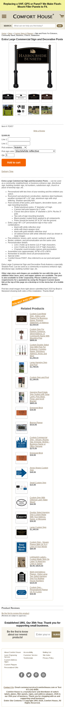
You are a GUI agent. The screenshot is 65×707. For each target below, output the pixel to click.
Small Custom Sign (38, 483)
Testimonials (28, 658)
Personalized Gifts (11, 667)
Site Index (46, 655)
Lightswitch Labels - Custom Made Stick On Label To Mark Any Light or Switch (39, 560)
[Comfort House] (33, 16)
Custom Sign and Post (39, 377)
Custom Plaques (10, 665)
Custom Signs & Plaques (23, 33)
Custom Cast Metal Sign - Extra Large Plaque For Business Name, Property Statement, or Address (39, 318)
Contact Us (9, 687)
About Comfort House (12, 652)
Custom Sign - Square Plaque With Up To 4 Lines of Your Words (39, 544)
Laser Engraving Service (10, 656)
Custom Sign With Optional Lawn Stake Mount (39, 499)
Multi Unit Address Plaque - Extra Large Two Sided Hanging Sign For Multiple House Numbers (38, 576)
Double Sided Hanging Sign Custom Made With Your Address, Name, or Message (40, 515)
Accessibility (28, 652)
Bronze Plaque (36, 423)
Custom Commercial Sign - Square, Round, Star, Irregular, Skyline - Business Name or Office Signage (40, 441)
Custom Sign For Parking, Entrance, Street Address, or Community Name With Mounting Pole (40, 333)
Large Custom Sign (38, 527)
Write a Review (39, 131)
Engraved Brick (36, 408)
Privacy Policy (48, 658)
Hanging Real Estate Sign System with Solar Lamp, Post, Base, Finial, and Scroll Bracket (40, 396)
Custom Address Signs (10, 661)
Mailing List (47, 652)
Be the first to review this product (15, 613)
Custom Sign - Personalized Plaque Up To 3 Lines (39, 589)
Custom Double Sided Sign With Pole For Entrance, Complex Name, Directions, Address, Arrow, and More (39, 350)
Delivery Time (7, 171)
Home (4, 33)
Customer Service (30, 655)
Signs (10, 33)
